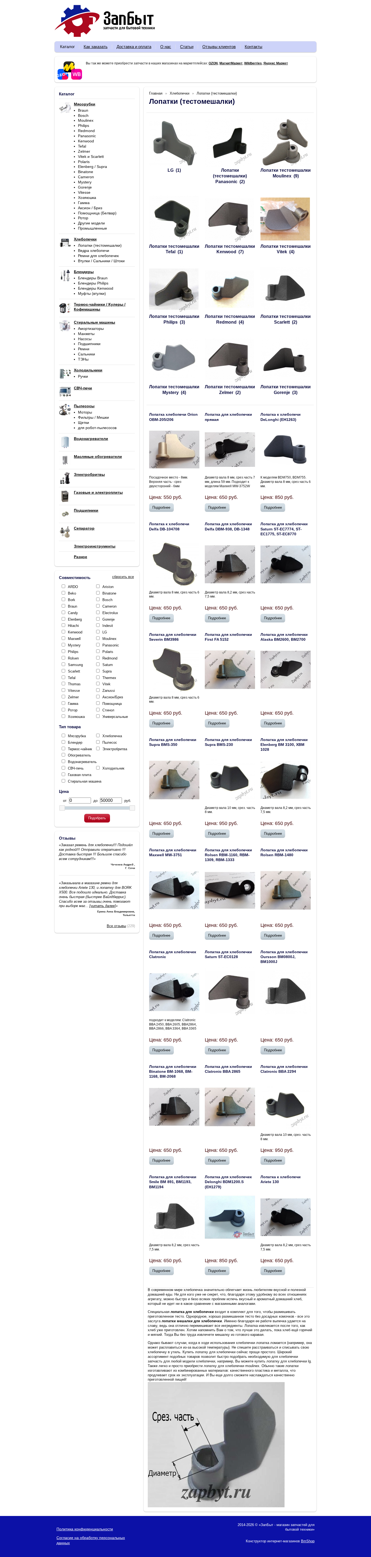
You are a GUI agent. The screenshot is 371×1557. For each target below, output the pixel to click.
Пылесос (109, 742)
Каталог (67, 46)
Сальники (86, 354)
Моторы (85, 412)
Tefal (82, 146)
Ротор (83, 218)
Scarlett (74, 671)
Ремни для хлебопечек (98, 256)
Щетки (83, 422)
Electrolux (110, 613)
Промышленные (92, 228)
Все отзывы (116, 926)
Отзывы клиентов (219, 46)
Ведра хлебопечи (93, 250)
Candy (73, 613)
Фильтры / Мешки (93, 417)
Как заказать (96, 46)
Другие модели (91, 223)
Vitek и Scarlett (91, 156)
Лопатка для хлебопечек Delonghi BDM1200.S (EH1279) (228, 1182)
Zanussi (108, 691)
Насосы (85, 339)
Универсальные (115, 717)
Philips (83, 125)
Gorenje (85, 187)
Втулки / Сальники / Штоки (101, 261)
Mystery (85, 182)
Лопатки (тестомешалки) (100, 245)
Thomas (74, 684)
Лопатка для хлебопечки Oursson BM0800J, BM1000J (284, 957)
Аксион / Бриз (90, 208)
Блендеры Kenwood (95, 288)
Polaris (84, 162)
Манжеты (86, 334)
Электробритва (114, 749)
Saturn (107, 665)
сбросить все (123, 577)
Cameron (86, 177)
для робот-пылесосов (97, 428)
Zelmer (84, 151)
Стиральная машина (84, 781)
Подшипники (89, 344)
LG (104, 632)
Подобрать (97, 818)
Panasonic (87, 136)
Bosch (83, 115)
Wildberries (253, 63)
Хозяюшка (87, 197)
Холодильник (113, 768)
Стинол (108, 710)
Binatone (85, 172)
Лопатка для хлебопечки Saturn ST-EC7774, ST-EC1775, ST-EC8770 (284, 529)
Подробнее (161, 507)
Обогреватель (79, 755)
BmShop (308, 1541)
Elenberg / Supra (92, 166)
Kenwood (86, 141)
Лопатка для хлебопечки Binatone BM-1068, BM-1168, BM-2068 (172, 1071)
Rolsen (73, 658)
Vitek (106, 684)
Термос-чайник (80, 749)
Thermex (109, 678)
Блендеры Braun (93, 278)
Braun (83, 110)
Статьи (186, 46)
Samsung (75, 665)
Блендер (75, 742)
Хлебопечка (112, 736)
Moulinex (85, 120)
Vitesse (84, 192)
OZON (213, 63)
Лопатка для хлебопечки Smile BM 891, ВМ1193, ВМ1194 (172, 1182)
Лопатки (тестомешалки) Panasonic (230, 176)
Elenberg (75, 619)
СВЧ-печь (76, 768)
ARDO (73, 587)
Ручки (83, 376)
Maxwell (74, 639)
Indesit (107, 626)
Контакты (253, 46)
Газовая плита (79, 775)
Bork (71, 600)
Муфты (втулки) (92, 293)
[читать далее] (102, 906)
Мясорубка (77, 736)
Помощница (112, 704)
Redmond (86, 131)
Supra (107, 671)
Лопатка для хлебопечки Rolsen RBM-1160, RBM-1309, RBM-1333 (228, 855)
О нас (165, 46)
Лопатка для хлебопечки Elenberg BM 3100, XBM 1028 (284, 744)
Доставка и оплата (134, 46)
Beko (72, 593)
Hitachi (73, 626)
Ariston (108, 587)
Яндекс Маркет (275, 63)
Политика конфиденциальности (84, 1529)
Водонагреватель (82, 762)
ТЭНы (83, 359)
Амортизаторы (91, 328)
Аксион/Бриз (112, 697)
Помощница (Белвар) (97, 213)
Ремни (83, 349)
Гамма (84, 203)
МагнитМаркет (231, 63)
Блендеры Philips (93, 283)
